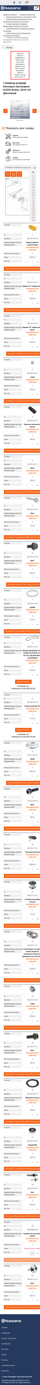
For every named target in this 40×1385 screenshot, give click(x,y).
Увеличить (20, 120)
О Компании (6, 1344)
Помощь (4, 1360)
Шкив (32, 759)
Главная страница (10, 15)
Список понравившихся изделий (26, 3)
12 (33, 215)
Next (34, 111)
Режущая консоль (32, 852)
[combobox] (20, 167)
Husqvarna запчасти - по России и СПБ (21, 17)
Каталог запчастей (27, 15)
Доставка (14, 3)
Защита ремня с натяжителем (32, 243)
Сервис (4, 1355)
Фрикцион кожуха (32, 1097)
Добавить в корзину (23, 682)
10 (33, 212)
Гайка (32, 377)
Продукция (5, 1333)
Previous (5, 111)
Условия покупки (8, 1366)
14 (33, 220)
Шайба (32, 607)
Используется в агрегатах (32, 248)
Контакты (20, 3)
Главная (4, 1328)
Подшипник (32, 1145)
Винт (32, 468)
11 (33, 209)
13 (33, 217)
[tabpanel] (20, 110)
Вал (32, 1192)
